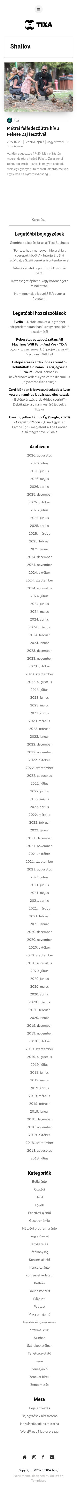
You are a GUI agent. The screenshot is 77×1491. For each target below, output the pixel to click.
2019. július (39, 1064)
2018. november (39, 1127)
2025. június (39, 518)
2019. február (39, 1103)
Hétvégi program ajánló (39, 1228)
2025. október (39, 502)
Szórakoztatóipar (39, 1345)
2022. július (39, 783)
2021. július (39, 877)
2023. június (39, 697)
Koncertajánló (39, 1267)
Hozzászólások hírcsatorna (39, 1424)
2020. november (39, 939)
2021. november (39, 846)
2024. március (39, 627)
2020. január (39, 1018)
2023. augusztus (39, 682)
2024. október (39, 572)
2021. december (39, 838)
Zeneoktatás (39, 1384)
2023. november (39, 658)
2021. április (39, 900)
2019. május (39, 1080)
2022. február (39, 822)
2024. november (39, 565)
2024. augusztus (39, 588)
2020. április (39, 994)
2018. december (39, 1119)
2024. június (39, 604)
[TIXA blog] (38, 37)
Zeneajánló (39, 1369)
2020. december (39, 932)
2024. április (39, 619)
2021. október (39, 854)
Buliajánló (39, 1181)
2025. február (39, 541)
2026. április (39, 486)
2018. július (39, 1158)
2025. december (39, 494)
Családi (39, 1189)
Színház (39, 1338)
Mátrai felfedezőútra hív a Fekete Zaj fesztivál (33, 131)
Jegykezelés (39, 1244)
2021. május (39, 893)
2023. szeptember (39, 674)
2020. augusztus (39, 963)
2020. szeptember (39, 955)
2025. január (39, 549)
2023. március (39, 721)
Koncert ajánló (39, 1260)
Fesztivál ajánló (34, 142)
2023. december (39, 650)
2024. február (39, 635)
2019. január (39, 1111)
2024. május (39, 611)
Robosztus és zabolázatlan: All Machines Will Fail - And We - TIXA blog (38, 344)
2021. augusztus (39, 869)
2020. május (39, 986)
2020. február (39, 1010)
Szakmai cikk (39, 1330)
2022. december (39, 744)
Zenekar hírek (39, 1377)
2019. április (39, 1088)
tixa (17, 120)
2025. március (39, 533)
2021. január (39, 924)
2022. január (39, 830)
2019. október (39, 1041)
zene (39, 1361)
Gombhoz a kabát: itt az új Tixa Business (39, 242)
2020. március (39, 1002)
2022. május (39, 799)
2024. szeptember (39, 580)
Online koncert (39, 1291)
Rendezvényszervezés (39, 1322)
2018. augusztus (39, 1150)
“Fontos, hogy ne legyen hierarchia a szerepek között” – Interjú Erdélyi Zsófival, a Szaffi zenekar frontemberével (39, 255)
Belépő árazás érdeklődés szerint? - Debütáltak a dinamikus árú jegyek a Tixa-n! (39, 367)
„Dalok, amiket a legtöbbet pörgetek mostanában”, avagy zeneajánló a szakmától (39, 327)
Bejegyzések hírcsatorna (39, 1416)
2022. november (39, 752)
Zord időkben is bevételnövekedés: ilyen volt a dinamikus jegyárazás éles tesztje (39, 377)
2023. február (39, 729)
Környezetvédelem (39, 1275)
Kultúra (39, 1283)
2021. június (39, 885)
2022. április (39, 807)
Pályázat (39, 1299)
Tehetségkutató (39, 1353)
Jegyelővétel (55, 142)
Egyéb (39, 1205)
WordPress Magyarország (39, 1431)
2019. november (39, 1033)
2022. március (39, 815)
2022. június (39, 791)
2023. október (39, 666)
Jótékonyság (39, 1252)
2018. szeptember (39, 1143)
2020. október (39, 947)
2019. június (39, 1072)
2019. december (39, 1025)
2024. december (39, 557)
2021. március (39, 908)
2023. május (39, 705)
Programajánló (39, 1314)
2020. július (39, 971)
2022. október (39, 760)
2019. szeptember (39, 1049)
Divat (39, 1197)
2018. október (39, 1135)
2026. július (39, 463)
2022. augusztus (39, 775)
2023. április (39, 713)
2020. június (39, 979)
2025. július (39, 510)
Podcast (39, 1306)
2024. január (39, 643)
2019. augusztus (39, 1057)
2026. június (39, 471)
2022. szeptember (39, 768)
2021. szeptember (39, 861)
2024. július (39, 596)
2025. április (39, 526)
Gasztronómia (39, 1220)
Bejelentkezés (39, 1408)
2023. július (39, 690)
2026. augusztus (39, 455)
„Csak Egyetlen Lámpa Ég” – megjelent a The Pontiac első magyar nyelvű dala (39, 427)
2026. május (39, 479)
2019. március (39, 1096)
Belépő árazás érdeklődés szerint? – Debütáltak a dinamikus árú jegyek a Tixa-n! (40, 404)
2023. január (39, 736)
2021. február (39, 916)
